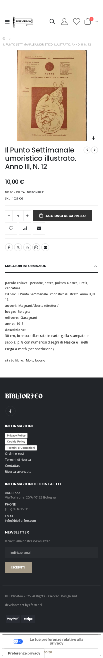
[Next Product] (94, 150)
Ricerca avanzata (18, 471)
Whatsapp (36, 247)
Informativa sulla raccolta (29, 652)
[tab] (51, 266)
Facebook (9, 247)
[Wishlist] (76, 21)
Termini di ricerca (18, 459)
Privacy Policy (16, 435)
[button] (93, 138)
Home (4, 39)
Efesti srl (35, 605)
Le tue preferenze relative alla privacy (57, 641)
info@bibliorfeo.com (20, 520)
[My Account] (64, 21)
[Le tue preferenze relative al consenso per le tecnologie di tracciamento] (24, 653)
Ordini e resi (14, 453)
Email (45, 247)
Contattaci (12, 465)
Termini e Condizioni (21, 448)
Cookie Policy (16, 441)
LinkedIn (27, 247)
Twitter (18, 247)
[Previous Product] (87, 150)
